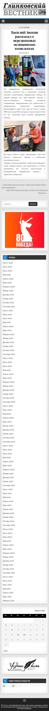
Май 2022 (7, 458)
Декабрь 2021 (8, 477)
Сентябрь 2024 (9, 354)
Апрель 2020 (8, 545)
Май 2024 (7, 370)
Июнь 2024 (7, 366)
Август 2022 (8, 446)
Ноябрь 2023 (8, 394)
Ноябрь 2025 (8, 299)
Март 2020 (7, 549)
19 (18, 635)
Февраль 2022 (9, 470)
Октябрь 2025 (8, 303)
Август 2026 (8, 263)
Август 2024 (8, 358)
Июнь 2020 (7, 537)
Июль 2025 (7, 315)
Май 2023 (7, 414)
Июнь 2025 (7, 318)
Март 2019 (7, 597)
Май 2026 (7, 275)
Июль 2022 (7, 450)
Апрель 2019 (8, 593)
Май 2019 (7, 589)
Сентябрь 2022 (9, 442)
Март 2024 (7, 378)
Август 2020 (8, 529)
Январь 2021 (8, 509)
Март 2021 (7, 505)
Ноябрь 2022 (8, 434)
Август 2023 (8, 406)
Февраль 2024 (8, 382)
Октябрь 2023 (8, 398)
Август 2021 (8, 489)
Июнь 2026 (7, 271)
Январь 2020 (8, 557)
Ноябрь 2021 (8, 481)
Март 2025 (7, 330)
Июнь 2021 (7, 493)
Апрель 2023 (8, 418)
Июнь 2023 (7, 410)
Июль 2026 (7, 267)
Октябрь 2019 (8, 569)
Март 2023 (7, 422)
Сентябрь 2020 (9, 525)
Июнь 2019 (7, 585)
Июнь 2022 (7, 454)
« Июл (5, 651)
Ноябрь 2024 (8, 346)
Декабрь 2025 (8, 295)
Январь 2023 (8, 426)
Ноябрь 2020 (8, 517)
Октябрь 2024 (8, 350)
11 (12, 630)
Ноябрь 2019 (8, 565)
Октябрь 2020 (8, 521)
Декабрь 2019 (8, 561)
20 (24, 635)
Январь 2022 (8, 474)
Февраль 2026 (9, 287)
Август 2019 (8, 577)
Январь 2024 (8, 386)
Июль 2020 (7, 533)
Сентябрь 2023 (9, 402)
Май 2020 (7, 541)
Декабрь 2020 (8, 513)
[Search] (46, 21)
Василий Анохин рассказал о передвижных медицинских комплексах (24, 40)
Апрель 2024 (8, 374)
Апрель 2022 (8, 462)
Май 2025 (7, 322)
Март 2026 (7, 283)
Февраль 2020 (9, 553)
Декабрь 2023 (8, 390)
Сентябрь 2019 (9, 573)
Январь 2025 (8, 338)
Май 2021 (7, 497)
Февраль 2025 (9, 334)
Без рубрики (25, 27)
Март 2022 (7, 466)
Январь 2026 (8, 291)
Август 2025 (8, 311)
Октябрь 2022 (8, 438)
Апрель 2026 (8, 279)
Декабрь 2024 (8, 342)
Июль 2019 (7, 581)
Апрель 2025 (8, 326)
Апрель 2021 (8, 501)
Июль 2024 (7, 362)
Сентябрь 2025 (9, 307)
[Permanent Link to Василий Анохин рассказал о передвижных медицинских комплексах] (24, 70)
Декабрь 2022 (8, 430)
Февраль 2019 (8, 601)
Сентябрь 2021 (9, 485)
